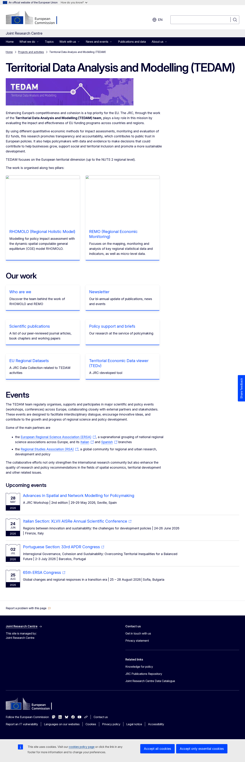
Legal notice (134, 724)
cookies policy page (82, 747)
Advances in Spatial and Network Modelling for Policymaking (78, 495)
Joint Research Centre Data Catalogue (150, 681)
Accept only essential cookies (202, 749)
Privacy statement (137, 640)
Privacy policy (111, 724)
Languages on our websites (62, 724)
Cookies (91, 724)
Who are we (20, 291)
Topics (49, 41)
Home (10, 41)
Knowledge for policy (139, 666)
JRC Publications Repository (143, 674)
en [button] (160, 20)
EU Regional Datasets (29, 360)
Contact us (101, 717)
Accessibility (156, 724)
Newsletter (99, 291)
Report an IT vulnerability (22, 724)
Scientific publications (29, 326)
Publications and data (132, 41)
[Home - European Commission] (35, 18)
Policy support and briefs (112, 326)
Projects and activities (31, 51)
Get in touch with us (138, 633)
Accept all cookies (157, 749)
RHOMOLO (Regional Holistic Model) (42, 231)
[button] (28, 608)
